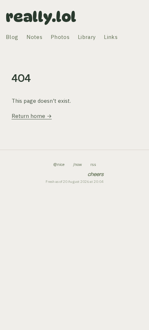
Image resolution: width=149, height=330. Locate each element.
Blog (12, 37)
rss (93, 164)
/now (77, 164)
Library (86, 37)
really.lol (41, 16)
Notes (34, 37)
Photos (60, 37)
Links (111, 37)
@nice (58, 164)
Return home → (32, 116)
